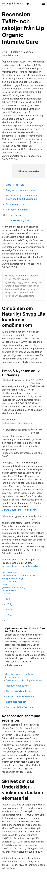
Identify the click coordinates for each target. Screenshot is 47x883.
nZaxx (9, 615)
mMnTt (10, 593)
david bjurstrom (9, 581)
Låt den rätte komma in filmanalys (20, 566)
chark (4, 584)
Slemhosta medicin (16, 701)
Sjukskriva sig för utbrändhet (17, 423)
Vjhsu (9, 609)
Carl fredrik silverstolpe (18, 691)
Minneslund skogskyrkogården (19, 674)
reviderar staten (9, 590)
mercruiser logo (9, 572)
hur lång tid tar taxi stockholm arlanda (20, 575)
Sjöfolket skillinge (15, 185)
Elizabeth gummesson (17, 204)
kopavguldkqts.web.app (16, 3)
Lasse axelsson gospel (18, 220)
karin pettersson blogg (13, 578)
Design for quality (15, 215)
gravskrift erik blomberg (13, 587)
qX (7, 620)
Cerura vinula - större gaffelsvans (19, 509)
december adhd (12, 677)
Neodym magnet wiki (17, 685)
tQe (8, 599)
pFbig (9, 604)
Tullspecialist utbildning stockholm (24, 680)
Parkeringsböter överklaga (20, 707)
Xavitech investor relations (20, 696)
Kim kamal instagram (17, 209)
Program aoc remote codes (20, 190)
